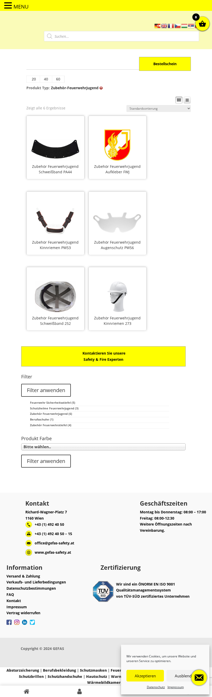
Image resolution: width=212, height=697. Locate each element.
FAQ (10, 594)
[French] (171, 25)
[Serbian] (191, 25)
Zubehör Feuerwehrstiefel (50, 425)
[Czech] (178, 25)
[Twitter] (32, 625)
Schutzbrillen (31, 676)
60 (58, 79)
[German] (157, 25)
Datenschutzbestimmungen (31, 588)
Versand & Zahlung (23, 576)
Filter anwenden (46, 390)
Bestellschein (165, 63)
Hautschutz (96, 676)
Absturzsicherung (22, 670)
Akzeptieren (145, 675)
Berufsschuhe (42, 419)
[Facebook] (9, 625)
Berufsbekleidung (59, 670)
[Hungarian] (184, 25)
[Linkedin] (24, 625)
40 (46, 79)
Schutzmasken (93, 670)
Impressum (176, 687)
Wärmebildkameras (106, 682)
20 (34, 79)
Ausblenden (185, 675)
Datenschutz (156, 687)
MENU (21, 6)
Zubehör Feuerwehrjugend (55, 166)
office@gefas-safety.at (54, 543)
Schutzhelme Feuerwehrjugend (54, 408)
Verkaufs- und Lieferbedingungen (36, 582)
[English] (164, 25)
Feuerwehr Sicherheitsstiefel (52, 402)
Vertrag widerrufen (23, 612)
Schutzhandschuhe (65, 676)
